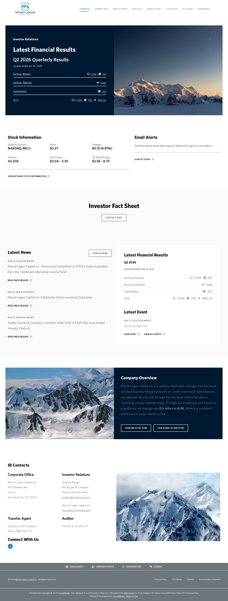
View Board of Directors (170, 428)
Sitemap (155, 566)
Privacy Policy (160, 579)
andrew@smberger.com (76, 497)
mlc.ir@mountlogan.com (76, 510)
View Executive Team (136, 428)
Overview (84, 9)
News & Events (120, 9)
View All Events (152, 334)
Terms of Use (132, 596)
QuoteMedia (64, 593)
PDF (104, 74)
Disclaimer (177, 579)
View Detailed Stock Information (27, 176)
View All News (100, 253)
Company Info (101, 9)
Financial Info (154, 9)
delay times (129, 593)
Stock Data (172, 9)
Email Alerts (74, 566)
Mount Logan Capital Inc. (26, 579)
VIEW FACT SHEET (114, 217)
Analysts (137, 9)
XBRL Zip (102, 100)
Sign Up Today (142, 159)
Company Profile (103, 566)
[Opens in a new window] (10, 546)
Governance (203, 9)
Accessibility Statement (209, 579)
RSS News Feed (131, 566)
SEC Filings (187, 9)
